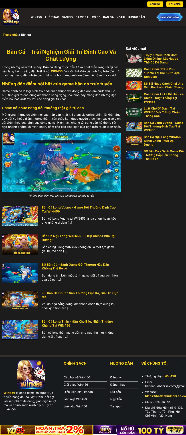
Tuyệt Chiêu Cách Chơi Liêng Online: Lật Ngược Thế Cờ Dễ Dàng (161, 58)
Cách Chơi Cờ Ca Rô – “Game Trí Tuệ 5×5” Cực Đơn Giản (162, 73)
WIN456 (57, 71)
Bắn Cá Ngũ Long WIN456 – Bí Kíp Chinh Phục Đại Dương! (163, 140)
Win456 (36, 17)
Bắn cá (108, 17)
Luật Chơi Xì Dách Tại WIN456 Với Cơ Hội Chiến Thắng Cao (162, 112)
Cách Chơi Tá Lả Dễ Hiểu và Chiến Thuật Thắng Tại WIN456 (164, 98)
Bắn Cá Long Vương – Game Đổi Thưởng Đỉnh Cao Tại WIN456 (163, 126)
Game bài (82, 17)
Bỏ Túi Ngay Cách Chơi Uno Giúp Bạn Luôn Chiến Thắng (163, 85)
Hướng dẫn (136, 17)
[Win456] (14, 17)
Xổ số (96, 17)
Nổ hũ (120, 17)
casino (67, 17)
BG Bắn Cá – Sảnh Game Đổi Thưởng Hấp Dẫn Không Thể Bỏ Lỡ (164, 155)
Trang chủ (10, 34)
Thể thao (52, 17)
